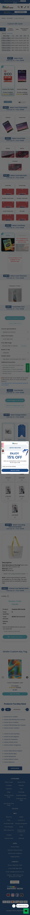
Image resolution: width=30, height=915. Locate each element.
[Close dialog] (27, 443)
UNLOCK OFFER (15, 470)
